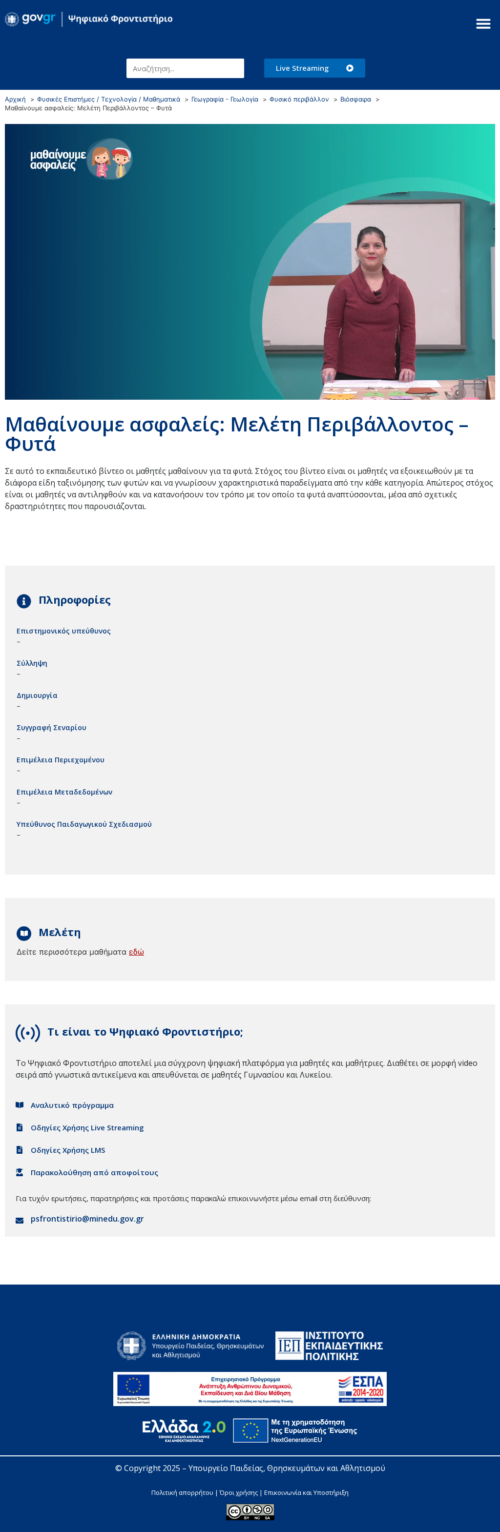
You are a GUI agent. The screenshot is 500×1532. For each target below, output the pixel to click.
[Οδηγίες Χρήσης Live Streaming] (19, 1127)
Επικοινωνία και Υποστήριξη (306, 1492)
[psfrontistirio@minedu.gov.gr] (19, 1221)
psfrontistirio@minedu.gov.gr (87, 1218)
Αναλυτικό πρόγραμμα (72, 1105)
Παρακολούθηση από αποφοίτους (94, 1172)
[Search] (234, 68)
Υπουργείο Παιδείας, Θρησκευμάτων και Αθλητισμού (286, 1468)
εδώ (136, 952)
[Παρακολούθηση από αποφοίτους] (19, 1172)
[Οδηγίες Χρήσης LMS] (19, 1150)
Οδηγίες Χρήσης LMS (68, 1150)
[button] (483, 23)
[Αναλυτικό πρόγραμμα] (19, 1105)
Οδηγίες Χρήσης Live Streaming (87, 1127)
